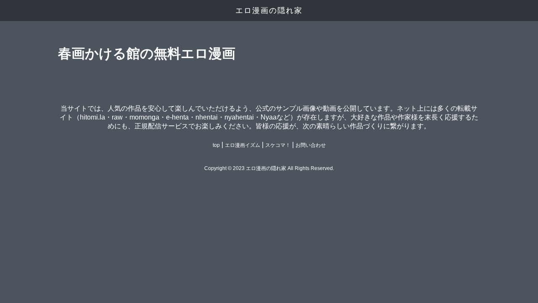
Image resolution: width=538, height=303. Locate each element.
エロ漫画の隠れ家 (269, 10)
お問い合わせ (310, 145)
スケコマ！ (277, 145)
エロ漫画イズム (242, 145)
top (216, 145)
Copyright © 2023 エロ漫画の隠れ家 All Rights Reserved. (269, 168)
